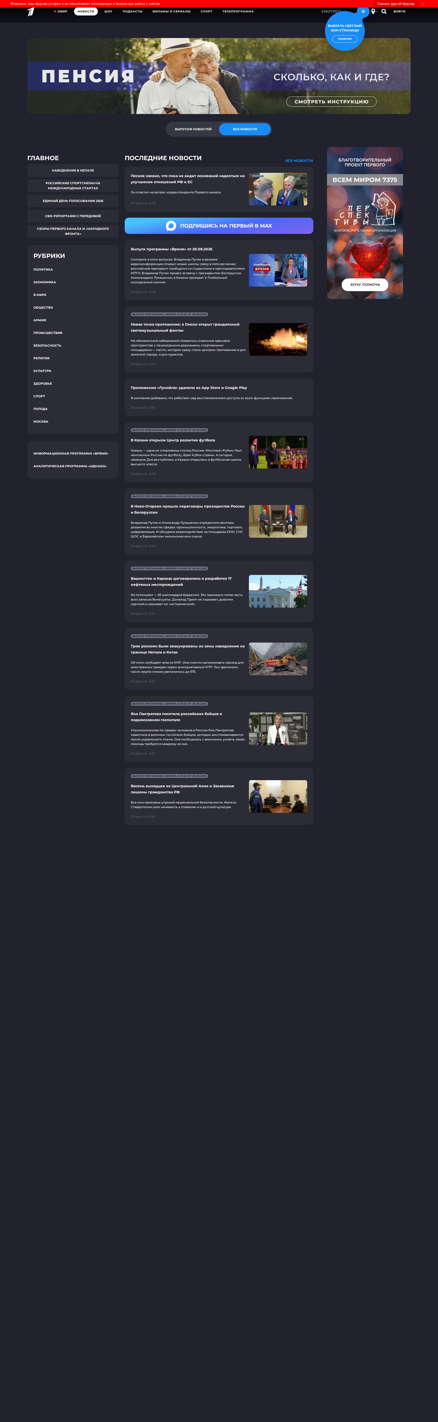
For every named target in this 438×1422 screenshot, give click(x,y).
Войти (400, 11)
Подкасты (132, 11)
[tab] (193, 129)
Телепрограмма (238, 11)
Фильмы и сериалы (172, 11)
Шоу (108, 11)
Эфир (62, 11)
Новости (86, 11)
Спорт (206, 11)
